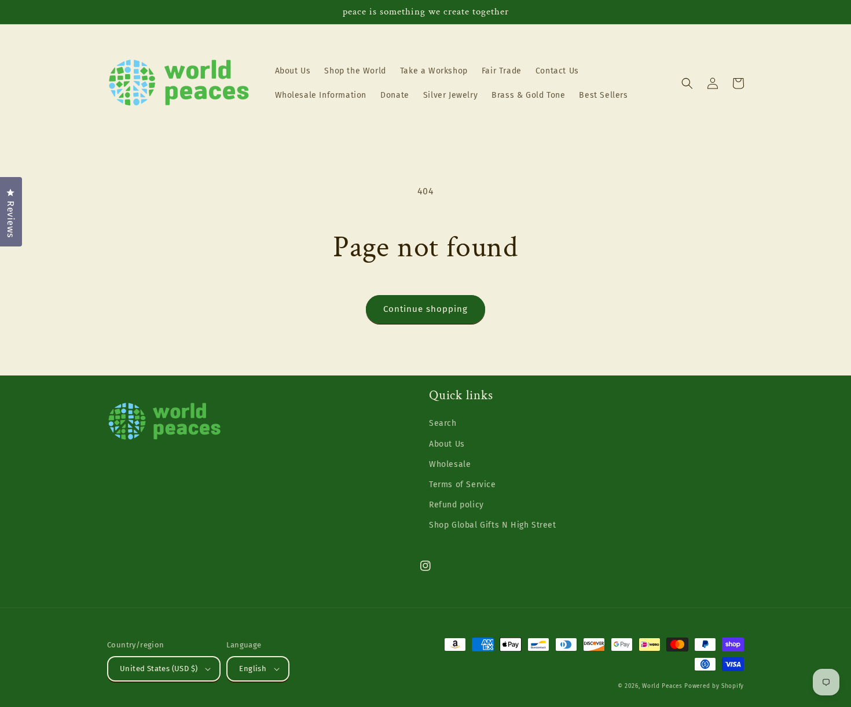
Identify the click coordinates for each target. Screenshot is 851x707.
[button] (687, 83)
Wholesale (450, 464)
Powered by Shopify (714, 686)
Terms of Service (462, 484)
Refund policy (456, 505)
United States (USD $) (158, 668)
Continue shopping (425, 309)
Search (443, 423)
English (252, 668)
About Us (447, 444)
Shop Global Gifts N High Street (492, 525)
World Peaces (662, 686)
